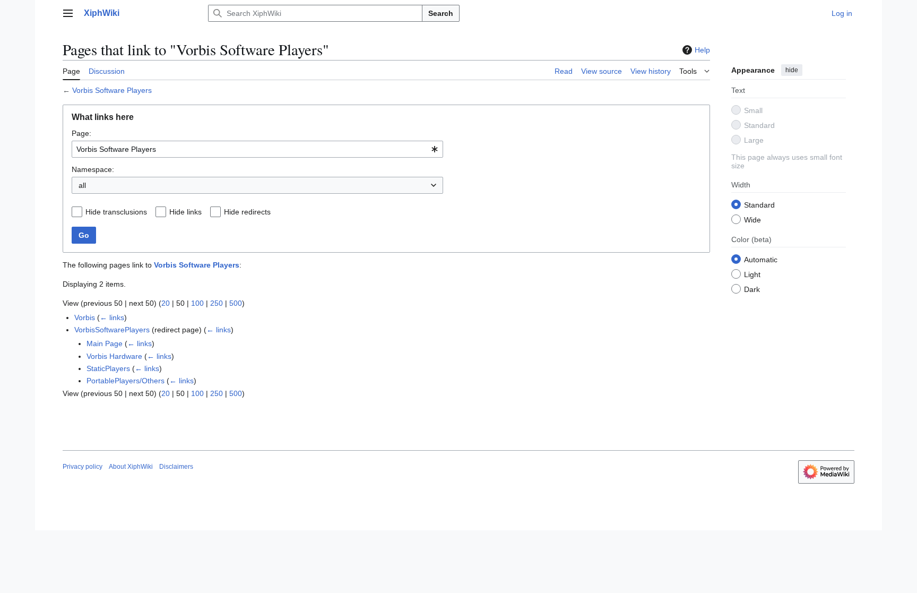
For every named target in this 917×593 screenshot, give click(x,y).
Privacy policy (82, 466)
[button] (67, 13)
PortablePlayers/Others (125, 380)
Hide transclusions (116, 212)
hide (791, 70)
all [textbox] (82, 185)
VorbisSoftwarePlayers (112, 329)
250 (216, 303)
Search (440, 13)
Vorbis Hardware (114, 356)
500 (235, 303)
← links (112, 317)
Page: (81, 133)
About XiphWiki (131, 466)
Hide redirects (247, 212)
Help (702, 50)
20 (165, 303)
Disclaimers (176, 466)
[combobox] (257, 149)
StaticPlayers (108, 368)
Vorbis (84, 317)
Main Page (104, 343)
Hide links (185, 212)
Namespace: (93, 169)
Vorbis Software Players (112, 90)
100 (197, 303)
